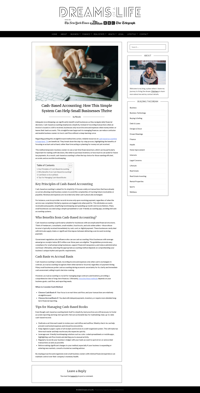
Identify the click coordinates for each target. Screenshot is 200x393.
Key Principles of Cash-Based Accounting (53, 169)
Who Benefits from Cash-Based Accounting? (55, 172)
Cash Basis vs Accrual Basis (48, 175)
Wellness (133, 192)
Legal (121, 34)
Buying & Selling (136, 118)
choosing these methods (88, 278)
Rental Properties (137, 181)
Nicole (78, 117)
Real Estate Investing (138, 176)
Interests (133, 155)
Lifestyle (131, 34)
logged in (74, 376)
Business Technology (138, 113)
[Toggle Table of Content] (69, 166)
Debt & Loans (135, 123)
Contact (144, 34)
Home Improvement (137, 150)
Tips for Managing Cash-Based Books (52, 177)
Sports (132, 187)
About (64, 34)
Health (111, 34)
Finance (86, 34)
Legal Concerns (136, 160)
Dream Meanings (136, 134)
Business (75, 34)
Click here (155, 91)
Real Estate (99, 34)
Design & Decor (136, 129)
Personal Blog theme (116, 390)
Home (54, 34)
